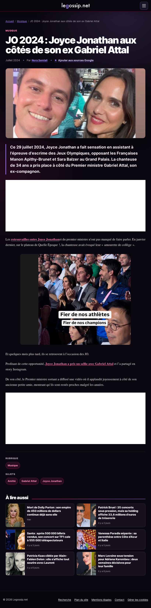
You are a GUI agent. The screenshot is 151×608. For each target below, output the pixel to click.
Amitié (12, 481)
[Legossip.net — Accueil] (75, 6)
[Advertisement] (75, 205)
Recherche (64, 599)
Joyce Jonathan (52, 481)
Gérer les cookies (138, 599)
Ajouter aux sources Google (76, 60)
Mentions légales (101, 599)
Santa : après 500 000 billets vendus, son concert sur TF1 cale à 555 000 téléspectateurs (48, 537)
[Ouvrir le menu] (144, 6)
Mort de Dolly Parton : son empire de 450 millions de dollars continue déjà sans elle (49, 511)
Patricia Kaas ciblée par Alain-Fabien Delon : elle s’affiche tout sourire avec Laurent (48, 559)
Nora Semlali (40, 60)
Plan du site (81, 599)
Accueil (10, 21)
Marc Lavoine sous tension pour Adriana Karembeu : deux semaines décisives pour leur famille (118, 561)
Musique (22, 21)
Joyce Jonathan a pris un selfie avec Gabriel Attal (79, 363)
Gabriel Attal (29, 481)
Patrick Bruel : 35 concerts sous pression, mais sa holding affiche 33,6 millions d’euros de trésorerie (118, 513)
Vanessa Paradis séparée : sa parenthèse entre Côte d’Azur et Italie (117, 537)
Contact (119, 599)
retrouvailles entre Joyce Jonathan (35, 239)
